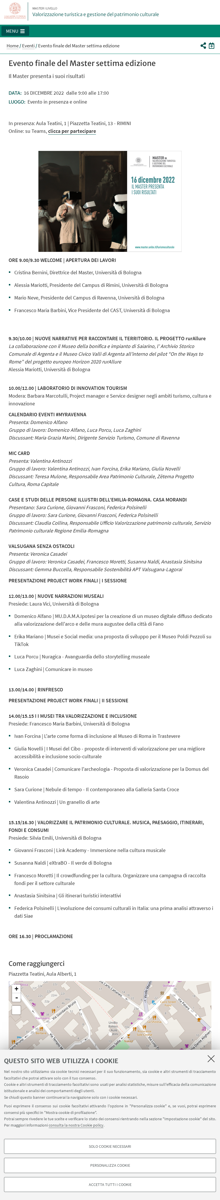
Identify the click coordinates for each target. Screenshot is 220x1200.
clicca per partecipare (72, 131)
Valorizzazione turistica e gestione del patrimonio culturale (95, 12)
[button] (15, 31)
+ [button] (16, 988)
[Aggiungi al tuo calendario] (211, 45)
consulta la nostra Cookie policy (76, 1125)
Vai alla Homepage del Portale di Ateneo (15, 11)
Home (13, 45)
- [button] (17, 997)
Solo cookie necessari (110, 1146)
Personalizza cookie (110, 1165)
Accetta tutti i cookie (110, 1184)
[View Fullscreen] (16, 1010)
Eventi (28, 45)
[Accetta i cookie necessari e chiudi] (211, 1058)
